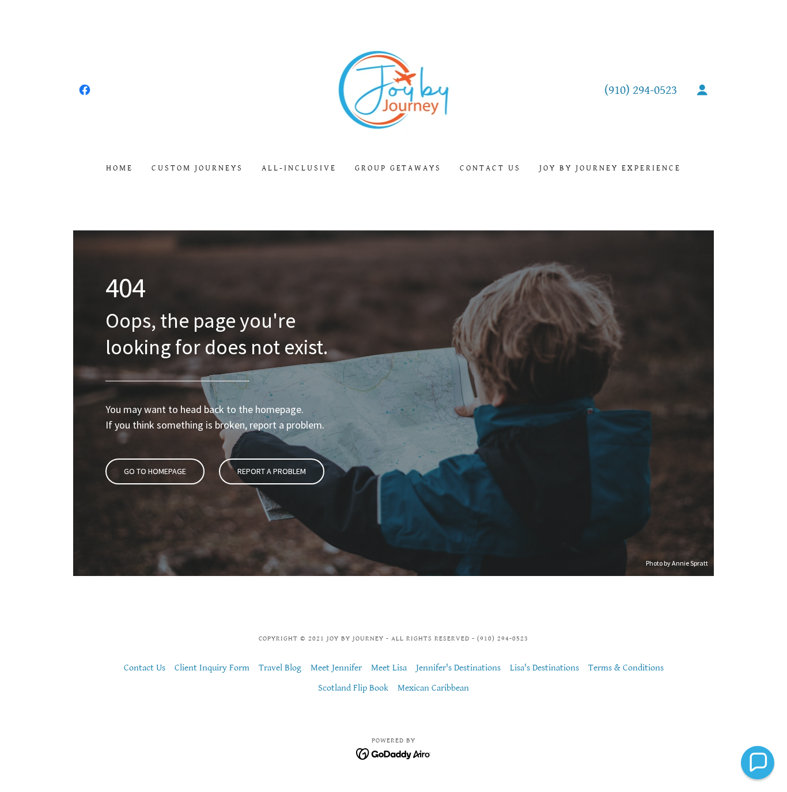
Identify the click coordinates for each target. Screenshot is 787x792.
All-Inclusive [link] (299, 168)
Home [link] (119, 168)
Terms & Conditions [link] (626, 667)
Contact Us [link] (490, 168)
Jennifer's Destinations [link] (458, 667)
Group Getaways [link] (398, 168)
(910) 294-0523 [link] (640, 90)
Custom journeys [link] (197, 168)
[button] (702, 89)
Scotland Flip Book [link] (353, 688)
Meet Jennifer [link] (336, 667)
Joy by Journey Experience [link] (610, 168)
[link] (84, 89)
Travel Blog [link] (280, 667)
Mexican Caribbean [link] (433, 688)
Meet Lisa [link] (389, 667)
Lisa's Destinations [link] (544, 667)
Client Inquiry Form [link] (212, 667)
